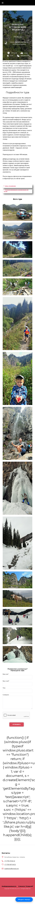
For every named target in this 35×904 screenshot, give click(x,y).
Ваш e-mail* (6, 681)
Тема (4, 688)
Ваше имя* (6, 674)
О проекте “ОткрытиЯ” (25, 886)
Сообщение (6, 694)
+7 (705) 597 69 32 (10, 864)
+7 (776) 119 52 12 (9, 861)
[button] (17, 186)
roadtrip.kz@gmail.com (11, 868)
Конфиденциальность (9, 886)
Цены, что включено (10, 186)
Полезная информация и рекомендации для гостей (16, 190)
